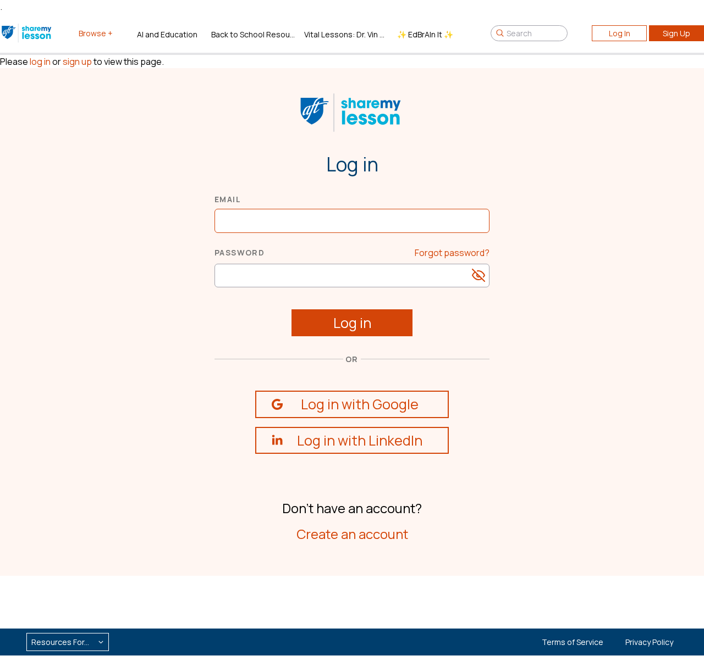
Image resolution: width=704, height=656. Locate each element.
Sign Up (676, 33)
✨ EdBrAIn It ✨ (425, 34)
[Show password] (478, 275)
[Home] (27, 33)
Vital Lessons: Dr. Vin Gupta (346, 34)
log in (40, 61)
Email (228, 199)
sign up (77, 61)
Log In (619, 33)
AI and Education (167, 34)
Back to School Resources (253, 34)
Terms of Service (572, 642)
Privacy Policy (649, 642)
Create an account (352, 534)
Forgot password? (452, 253)
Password (240, 252)
